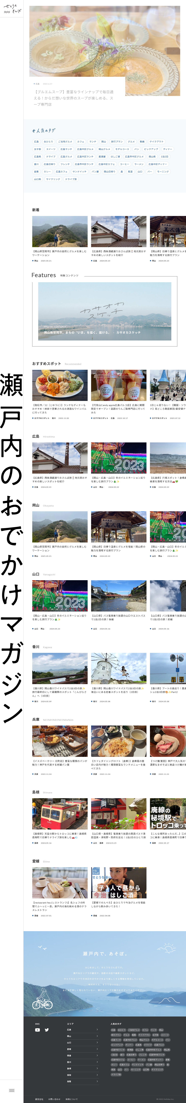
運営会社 (39, 1099)
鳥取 (69, 1081)
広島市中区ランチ (84, 164)
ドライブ (51, 156)
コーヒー (124, 164)
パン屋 (95, 171)
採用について (72, 1099)
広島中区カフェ (107, 164)
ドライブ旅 (71, 179)
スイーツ (51, 149)
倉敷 (36, 171)
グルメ (131, 141)
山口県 (37, 179)
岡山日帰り (110, 171)
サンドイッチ (80, 171)
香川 (36, 164)
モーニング (163, 171)
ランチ (92, 141)
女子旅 (37, 149)
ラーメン (139, 164)
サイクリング (53, 179)
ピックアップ (151, 149)
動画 (142, 141)
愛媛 (69, 1049)
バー (149, 171)
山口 (140, 171)
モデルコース (122, 149)
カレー (47, 171)
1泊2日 (164, 156)
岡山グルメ (104, 149)
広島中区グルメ (85, 149)
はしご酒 (115, 156)
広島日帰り (50, 164)
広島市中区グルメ (134, 156)
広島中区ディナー (158, 164)
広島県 (37, 156)
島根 (69, 1068)
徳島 (69, 1055)
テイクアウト (157, 141)
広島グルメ (66, 156)
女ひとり (48, 141)
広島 (36, 141)
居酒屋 (102, 156)
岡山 (103, 141)
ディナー (167, 149)
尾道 (130, 171)
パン (136, 149)
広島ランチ (66, 149)
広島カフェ (62, 171)
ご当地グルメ (65, 141)
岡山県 (152, 156)
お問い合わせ (54, 1099)
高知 (69, 1075)
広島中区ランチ (85, 156)
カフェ (80, 141)
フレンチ (65, 164)
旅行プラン (117, 141)
